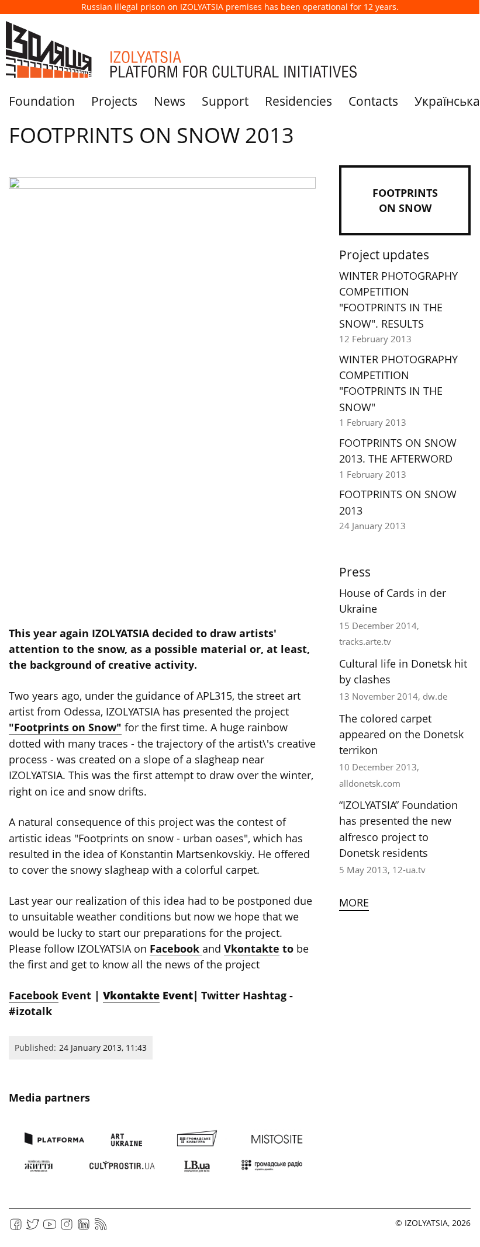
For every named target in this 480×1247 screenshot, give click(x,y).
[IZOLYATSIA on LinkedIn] (84, 1228)
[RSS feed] (101, 1228)
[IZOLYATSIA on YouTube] (50, 1228)
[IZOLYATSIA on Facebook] (16, 1228)
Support (225, 101)
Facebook (176, 949)
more (354, 902)
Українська (447, 101)
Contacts (373, 101)
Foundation (42, 101)
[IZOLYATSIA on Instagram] (67, 1228)
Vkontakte (251, 949)
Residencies (298, 101)
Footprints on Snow (405, 200)
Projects (114, 101)
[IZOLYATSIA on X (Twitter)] (33, 1228)
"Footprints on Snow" (65, 727)
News (169, 101)
